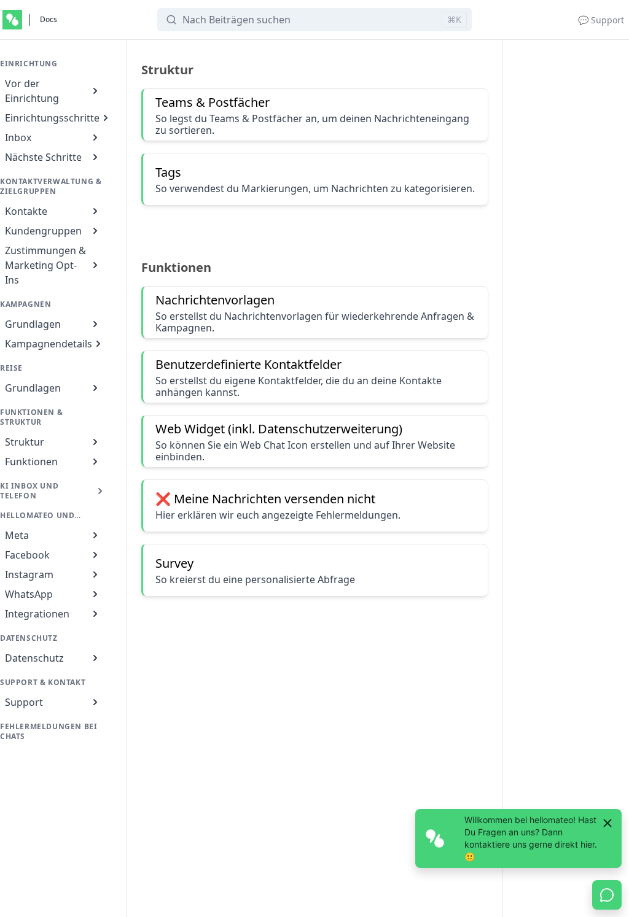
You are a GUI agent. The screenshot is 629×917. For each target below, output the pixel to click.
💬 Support (601, 20)
